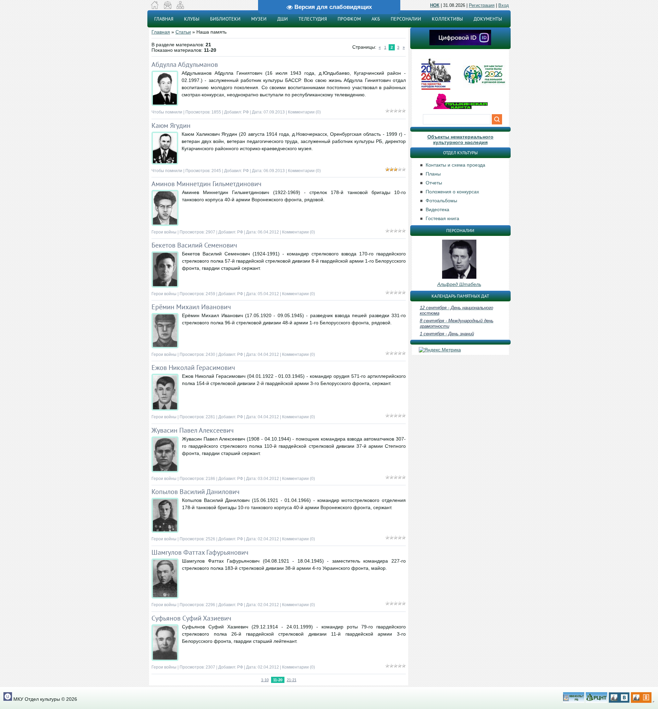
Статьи (183, 32)
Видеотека (437, 209)
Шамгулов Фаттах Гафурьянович (199, 552)
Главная (160, 32)
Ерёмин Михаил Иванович (191, 306)
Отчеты (434, 182)
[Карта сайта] (180, 7)
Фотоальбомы (441, 200)
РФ (246, 112)
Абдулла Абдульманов (184, 64)
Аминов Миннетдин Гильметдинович (206, 183)
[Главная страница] (154, 7)
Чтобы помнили (166, 112)
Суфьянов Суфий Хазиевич (191, 618)
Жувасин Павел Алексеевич (192, 430)
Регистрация (482, 5)
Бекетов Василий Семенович (194, 245)
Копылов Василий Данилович (195, 491)
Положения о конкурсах (452, 191)
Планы (433, 174)
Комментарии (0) (304, 112)
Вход (503, 5)
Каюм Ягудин (171, 125)
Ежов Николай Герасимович (193, 367)
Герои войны (163, 232)
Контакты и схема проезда (455, 165)
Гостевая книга (442, 218)
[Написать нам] (167, 7)
